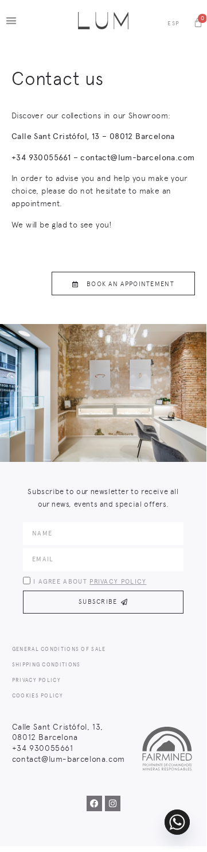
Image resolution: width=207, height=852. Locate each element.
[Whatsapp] (177, 822)
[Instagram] (112, 803)
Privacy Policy (117, 581)
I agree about (89, 581)
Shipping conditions (46, 664)
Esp (173, 23)
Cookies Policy (37, 695)
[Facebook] (94, 803)
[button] (11, 20)
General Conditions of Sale (59, 649)
